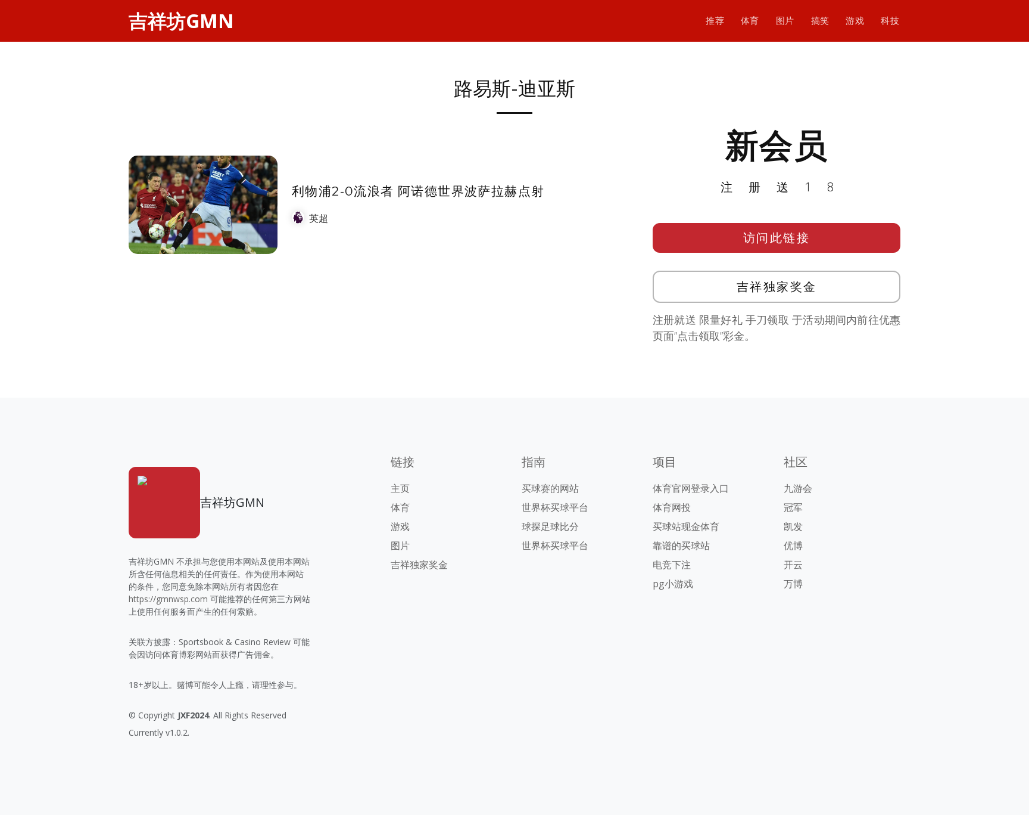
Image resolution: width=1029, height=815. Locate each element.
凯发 (793, 526)
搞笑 (820, 20)
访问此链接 (776, 238)
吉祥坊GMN (181, 20)
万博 (793, 583)
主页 (400, 488)
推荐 (715, 20)
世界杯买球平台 (555, 507)
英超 (318, 218)
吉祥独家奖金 (777, 286)
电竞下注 (672, 564)
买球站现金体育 (686, 526)
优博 (793, 545)
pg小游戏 (673, 583)
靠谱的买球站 (681, 545)
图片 (785, 20)
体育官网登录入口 (691, 488)
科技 (890, 20)
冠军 (793, 507)
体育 (750, 20)
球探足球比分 (550, 526)
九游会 (798, 488)
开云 (793, 564)
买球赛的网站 (550, 488)
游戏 (855, 20)
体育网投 (672, 507)
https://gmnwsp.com (168, 599)
